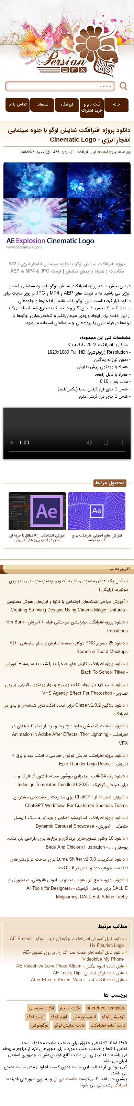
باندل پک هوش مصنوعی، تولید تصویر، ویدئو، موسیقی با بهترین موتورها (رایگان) (68, 585)
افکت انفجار (70, 1008)
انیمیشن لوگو (113, 1017)
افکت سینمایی (41, 1008)
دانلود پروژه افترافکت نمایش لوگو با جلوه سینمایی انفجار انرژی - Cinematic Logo (69, 135)
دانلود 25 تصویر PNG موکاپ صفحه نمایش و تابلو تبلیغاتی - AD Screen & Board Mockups (69, 647)
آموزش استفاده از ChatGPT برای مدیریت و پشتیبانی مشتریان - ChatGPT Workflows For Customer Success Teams (69, 801)
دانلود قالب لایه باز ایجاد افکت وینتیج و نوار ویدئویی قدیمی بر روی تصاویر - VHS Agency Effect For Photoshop (66, 689)
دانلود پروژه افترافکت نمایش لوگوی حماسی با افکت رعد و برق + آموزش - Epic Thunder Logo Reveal (70, 760)
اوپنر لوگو (59, 1017)
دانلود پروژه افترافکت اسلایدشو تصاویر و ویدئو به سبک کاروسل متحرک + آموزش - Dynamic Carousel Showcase (71, 822)
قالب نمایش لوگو (69, 1025)
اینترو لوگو (35, 1017)
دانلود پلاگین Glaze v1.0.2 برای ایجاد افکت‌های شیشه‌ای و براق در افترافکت (66, 710)
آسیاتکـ (120, 1085)
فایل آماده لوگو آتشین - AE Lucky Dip (88, 973)
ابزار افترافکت (86, 152)
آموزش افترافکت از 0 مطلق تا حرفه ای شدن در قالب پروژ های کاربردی (37, 538)
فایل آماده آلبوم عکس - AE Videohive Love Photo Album (70, 966)
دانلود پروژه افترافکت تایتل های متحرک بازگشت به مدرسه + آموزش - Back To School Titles (66, 668)
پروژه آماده (108, 152)
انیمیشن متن (84, 1017)
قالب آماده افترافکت (107, 1025)
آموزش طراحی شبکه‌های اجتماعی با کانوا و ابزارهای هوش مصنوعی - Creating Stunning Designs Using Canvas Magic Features (67, 606)
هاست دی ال (65, 1079)
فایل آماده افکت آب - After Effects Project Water (77, 980)
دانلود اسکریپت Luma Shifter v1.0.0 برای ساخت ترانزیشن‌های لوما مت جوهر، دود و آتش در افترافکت (69, 864)
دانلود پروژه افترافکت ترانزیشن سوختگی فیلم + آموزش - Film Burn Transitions (66, 626)
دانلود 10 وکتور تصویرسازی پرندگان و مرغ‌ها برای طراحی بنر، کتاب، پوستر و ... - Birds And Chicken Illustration (67, 843)
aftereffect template (106, 1008)
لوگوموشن (39, 1025)
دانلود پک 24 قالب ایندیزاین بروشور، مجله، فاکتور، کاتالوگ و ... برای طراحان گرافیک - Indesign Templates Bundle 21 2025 (70, 780)
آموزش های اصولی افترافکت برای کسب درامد (97, 538)
